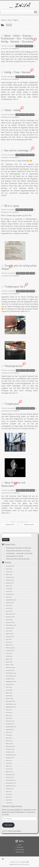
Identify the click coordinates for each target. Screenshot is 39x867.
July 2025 (9, 569)
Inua (21, 46)
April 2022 (9, 591)
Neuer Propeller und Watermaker (13, 484)
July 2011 (9, 791)
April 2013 (9, 741)
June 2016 (9, 656)
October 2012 (10, 752)
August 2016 (10, 650)
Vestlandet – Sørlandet (15, 553)
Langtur (26, 46)
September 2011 (11, 786)
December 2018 (11, 625)
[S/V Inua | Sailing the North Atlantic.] (19, 4)
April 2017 (9, 642)
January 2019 (10, 622)
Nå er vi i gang (11, 205)
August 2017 (10, 636)
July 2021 (9, 597)
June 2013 (9, 735)
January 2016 (10, 670)
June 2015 (9, 690)
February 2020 (10, 614)
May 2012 (9, 766)
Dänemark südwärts (14, 551)
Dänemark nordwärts (14, 548)
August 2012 (10, 757)
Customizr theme (24, 864)
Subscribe (8, 825)
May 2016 (9, 659)
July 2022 (9, 586)
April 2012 (9, 769)
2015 (9, 20)
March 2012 (9, 772)
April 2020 (9, 611)
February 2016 (10, 667)
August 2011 (10, 788)
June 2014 (9, 712)
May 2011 (9, 797)
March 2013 (9, 743)
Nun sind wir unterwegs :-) (17, 150)
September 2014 (11, 707)
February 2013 (10, 746)
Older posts (8, 525)
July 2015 (9, 687)
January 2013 (10, 749)
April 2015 (9, 695)
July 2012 (9, 760)
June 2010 (9, 803)
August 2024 (10, 577)
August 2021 (10, 594)
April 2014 (9, 718)
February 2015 (10, 701)
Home (3, 20)
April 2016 (9, 662)
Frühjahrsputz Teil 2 (15, 286)
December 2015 (11, 673)
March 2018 (9, 633)
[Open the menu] (35, 12)
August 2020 (10, 602)
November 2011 (11, 783)
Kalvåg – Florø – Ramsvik (17, 72)
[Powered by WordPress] (27, 861)
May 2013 (9, 738)
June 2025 (9, 571)
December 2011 (11, 780)
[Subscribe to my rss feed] (3, 859)
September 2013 (11, 726)
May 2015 (9, 693)
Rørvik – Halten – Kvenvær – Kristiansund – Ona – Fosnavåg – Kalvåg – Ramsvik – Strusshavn (18, 38)
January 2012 (10, 777)
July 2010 (9, 800)
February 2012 (10, 774)
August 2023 (10, 580)
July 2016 (9, 653)
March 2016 (9, 664)
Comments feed (19, 849)
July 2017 (9, 639)
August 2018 (10, 628)
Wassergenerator (14, 366)
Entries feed (20, 847)
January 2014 (10, 721)
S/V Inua (17, 862)
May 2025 (9, 574)
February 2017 (10, 648)
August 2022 (10, 583)
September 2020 (11, 600)
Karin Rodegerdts (14, 48)
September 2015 (11, 681)
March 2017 (9, 645)
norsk (31, 46)
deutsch (22, 76)
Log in (20, 844)
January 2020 (10, 617)
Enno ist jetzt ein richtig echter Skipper (19, 267)
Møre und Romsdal (13, 559)
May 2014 (9, 715)
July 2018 (9, 631)
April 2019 (9, 619)
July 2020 (9, 605)
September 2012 (11, 755)
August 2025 (10, 566)
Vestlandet (10, 556)
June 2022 (9, 588)
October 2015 (10, 679)
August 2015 (10, 684)
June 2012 (9, 763)
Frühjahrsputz (12, 404)
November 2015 (11, 676)
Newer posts (30, 525)
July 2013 (9, 732)
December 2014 (11, 704)
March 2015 (9, 698)
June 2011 (9, 794)
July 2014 (9, 710)
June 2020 (9, 608)
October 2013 (10, 724)
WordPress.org (20, 852)
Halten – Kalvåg (12, 110)
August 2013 (10, 729)
